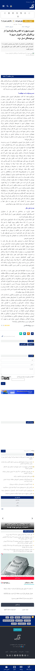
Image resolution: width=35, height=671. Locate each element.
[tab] (17, 497)
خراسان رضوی (19, 620)
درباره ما (27, 652)
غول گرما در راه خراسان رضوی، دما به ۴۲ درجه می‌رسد (19, 535)
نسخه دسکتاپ (17, 629)
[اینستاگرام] (5, 13)
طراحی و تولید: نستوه (17, 646)
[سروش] (13, 13)
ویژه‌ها (20, 24)
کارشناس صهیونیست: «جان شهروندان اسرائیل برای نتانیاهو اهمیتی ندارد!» (18, 467)
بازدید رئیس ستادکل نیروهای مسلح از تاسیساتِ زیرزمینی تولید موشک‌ (17, 526)
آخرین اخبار (6, 669)
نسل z (30, 344)
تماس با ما (21, 652)
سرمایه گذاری (17, 578)
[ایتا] (17, 13)
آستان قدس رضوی (26, 617)
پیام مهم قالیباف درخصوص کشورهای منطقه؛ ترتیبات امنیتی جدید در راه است (17, 480)
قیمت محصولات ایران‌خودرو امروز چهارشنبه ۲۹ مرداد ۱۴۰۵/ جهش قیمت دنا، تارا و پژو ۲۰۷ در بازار (18, 550)
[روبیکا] (29, 13)
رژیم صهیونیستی (21, 623)
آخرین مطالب (30, 454)
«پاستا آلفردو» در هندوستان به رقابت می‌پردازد (21, 484)
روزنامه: (32, 450)
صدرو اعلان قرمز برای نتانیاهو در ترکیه (23, 476)
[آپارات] (18, 16)
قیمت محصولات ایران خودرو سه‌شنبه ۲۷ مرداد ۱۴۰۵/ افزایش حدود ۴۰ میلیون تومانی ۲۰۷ (17, 538)
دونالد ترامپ (27, 620)
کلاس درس (22, 344)
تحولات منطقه (28, 21)
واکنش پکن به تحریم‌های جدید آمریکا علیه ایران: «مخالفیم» (17, 487)
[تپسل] (2, 391)
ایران (7, 617)
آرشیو (7, 652)
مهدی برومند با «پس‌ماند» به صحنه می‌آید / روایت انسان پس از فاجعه (16, 458)
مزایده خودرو (25, 610)
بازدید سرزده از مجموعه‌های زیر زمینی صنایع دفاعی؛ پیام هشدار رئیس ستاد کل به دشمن (16, 463)
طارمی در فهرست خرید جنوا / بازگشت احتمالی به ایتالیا (19, 494)
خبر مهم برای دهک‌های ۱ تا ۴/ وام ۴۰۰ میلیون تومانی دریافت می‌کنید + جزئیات (17, 472)
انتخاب (3, 451)
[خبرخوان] (7, 656)
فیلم (14, 669)
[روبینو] (25, 13)
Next (2, 518)
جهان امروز (15, 24)
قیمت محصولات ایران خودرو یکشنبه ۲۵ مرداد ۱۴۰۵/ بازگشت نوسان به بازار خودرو (17, 546)
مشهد (29, 623)
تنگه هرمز (14, 623)
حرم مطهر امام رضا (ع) (8, 620)
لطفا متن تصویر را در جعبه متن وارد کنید (25, 377)
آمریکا (12, 617)
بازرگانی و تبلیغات (13, 652)
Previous (32, 518)
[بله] (21, 13)
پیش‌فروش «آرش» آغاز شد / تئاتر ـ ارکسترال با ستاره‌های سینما (17, 490)
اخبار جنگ (28, 669)
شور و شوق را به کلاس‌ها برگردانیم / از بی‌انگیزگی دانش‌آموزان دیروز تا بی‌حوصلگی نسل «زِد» (19, 35)
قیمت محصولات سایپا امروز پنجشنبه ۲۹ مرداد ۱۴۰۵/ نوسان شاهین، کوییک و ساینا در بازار (17, 542)
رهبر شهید (17, 617)
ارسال (3, 383)
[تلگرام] (9, 13)
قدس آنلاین (30, 6)
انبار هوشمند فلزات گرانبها (9, 610)
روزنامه (21, 669)
